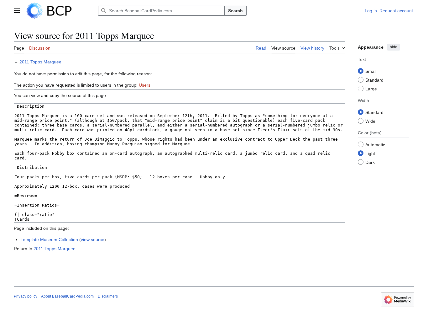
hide (393, 47)
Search (235, 10)
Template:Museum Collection (49, 239)
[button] (17, 11)
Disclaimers (108, 296)
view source (92, 239)
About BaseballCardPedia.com (67, 296)
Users (144, 85)
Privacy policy (25, 296)
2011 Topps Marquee (40, 61)
